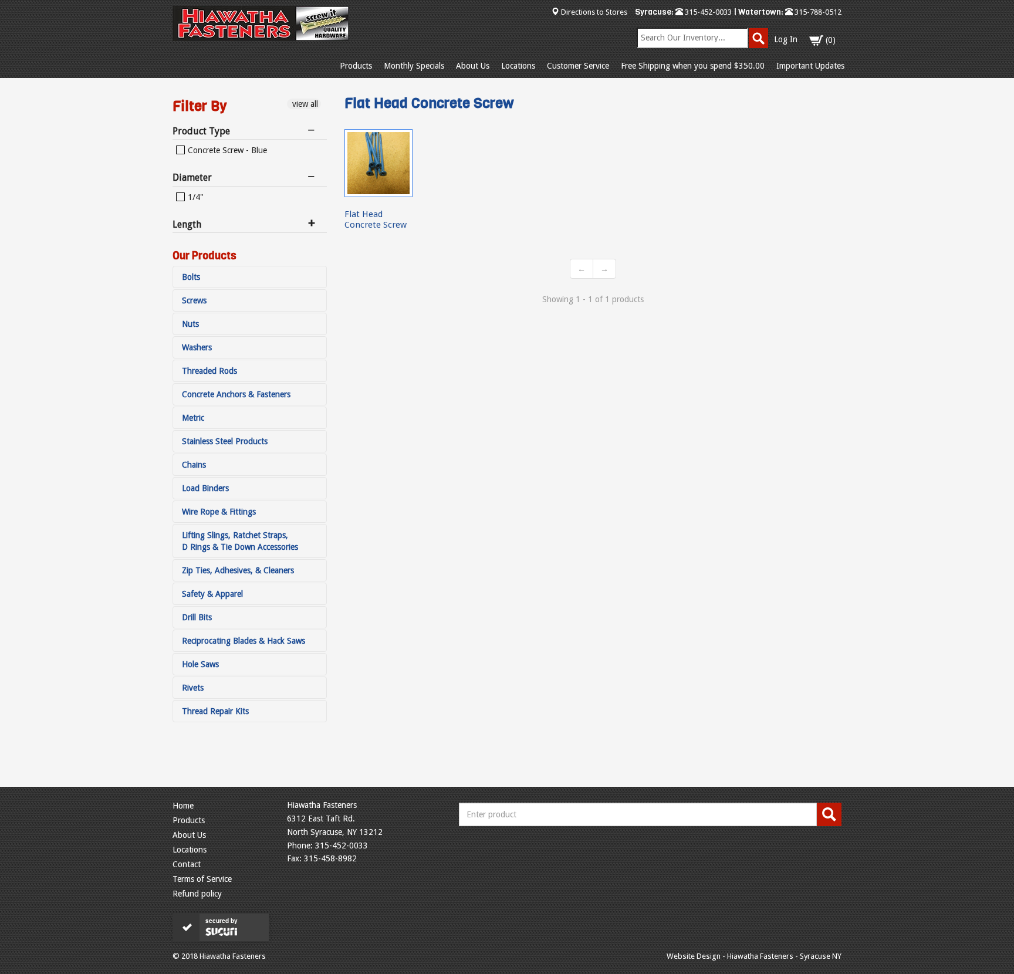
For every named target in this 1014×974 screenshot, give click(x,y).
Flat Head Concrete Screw (375, 219)
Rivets (193, 687)
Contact (187, 864)
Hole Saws (200, 664)
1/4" (194, 197)
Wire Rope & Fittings (219, 511)
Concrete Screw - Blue (226, 150)
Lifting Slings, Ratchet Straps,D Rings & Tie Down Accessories (240, 541)
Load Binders (205, 488)
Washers (197, 347)
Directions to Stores (594, 12)
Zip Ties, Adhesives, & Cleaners (238, 570)
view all (304, 104)
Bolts (191, 277)
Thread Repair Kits (215, 711)
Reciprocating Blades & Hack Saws (243, 640)
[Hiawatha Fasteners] (261, 23)
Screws (194, 300)
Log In (785, 39)
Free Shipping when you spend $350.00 (693, 65)
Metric (193, 417)
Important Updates (810, 65)
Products (356, 65)
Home (183, 805)
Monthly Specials (414, 65)
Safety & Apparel (212, 593)
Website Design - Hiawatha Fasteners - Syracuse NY (754, 956)
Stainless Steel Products (225, 441)
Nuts (190, 324)
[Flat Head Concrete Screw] (378, 163)
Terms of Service (202, 879)
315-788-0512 (817, 12)
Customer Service (578, 65)
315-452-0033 (707, 12)
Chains (194, 464)
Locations (518, 65)
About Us (472, 65)
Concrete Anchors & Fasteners (236, 394)
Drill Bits (197, 617)
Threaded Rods (209, 371)
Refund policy (197, 893)
